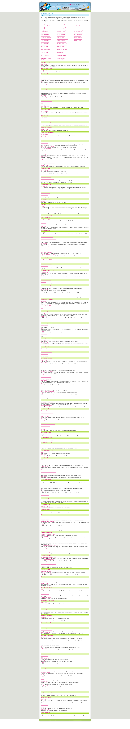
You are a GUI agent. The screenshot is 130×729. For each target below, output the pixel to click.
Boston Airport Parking (44, 31)
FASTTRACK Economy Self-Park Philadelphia (48, 539)
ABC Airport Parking (44, 459)
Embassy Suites (43, 418)
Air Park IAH (43, 287)
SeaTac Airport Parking (45, 668)
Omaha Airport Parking (60, 50)
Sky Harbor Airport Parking (45, 566)
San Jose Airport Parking (78, 34)
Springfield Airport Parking (78, 37)
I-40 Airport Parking (44, 602)
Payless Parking (43, 526)
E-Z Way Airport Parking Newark (46, 469)
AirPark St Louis (43, 699)
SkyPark (42, 650)
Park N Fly (42, 676)
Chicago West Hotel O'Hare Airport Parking (47, 146)
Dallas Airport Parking (45, 192)
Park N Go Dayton (44, 201)
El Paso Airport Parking (44, 52)
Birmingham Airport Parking (46, 100)
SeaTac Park (42, 683)
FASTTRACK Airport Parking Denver (47, 210)
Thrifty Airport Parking (44, 129)
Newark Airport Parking (60, 46)
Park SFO (42, 646)
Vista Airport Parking (44, 476)
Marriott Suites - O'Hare (44, 156)
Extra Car (42, 674)
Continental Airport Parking (45, 246)
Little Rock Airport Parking (61, 34)
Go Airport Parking (44, 420)
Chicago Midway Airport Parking (46, 37)
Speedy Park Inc (43, 331)
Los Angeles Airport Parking (46, 358)
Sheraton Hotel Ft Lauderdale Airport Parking (48, 254)
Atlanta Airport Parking (44, 27)
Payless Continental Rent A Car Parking (47, 259)
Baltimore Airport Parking (45, 28)
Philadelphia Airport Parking (61, 55)
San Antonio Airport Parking (46, 622)
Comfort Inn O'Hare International (46, 148)
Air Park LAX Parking (44, 362)
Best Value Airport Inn (44, 670)
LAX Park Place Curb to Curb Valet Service (47, 391)
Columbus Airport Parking (45, 43)
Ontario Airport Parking (60, 52)
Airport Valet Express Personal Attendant (47, 371)
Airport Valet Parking (44, 243)
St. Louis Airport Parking (46, 697)
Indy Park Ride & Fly (44, 316)
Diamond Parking (43, 617)
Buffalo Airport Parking (45, 115)
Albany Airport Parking (44, 24)
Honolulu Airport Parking (45, 59)
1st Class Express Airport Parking (46, 313)
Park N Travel (43, 489)
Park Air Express (43, 393)
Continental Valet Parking (45, 416)
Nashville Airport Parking (61, 40)
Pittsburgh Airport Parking (61, 58)
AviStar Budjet (43, 701)
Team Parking (43, 429)
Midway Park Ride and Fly (45, 136)
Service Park (43, 293)
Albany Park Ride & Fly (44, 64)
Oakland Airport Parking (61, 47)
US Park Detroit (43, 226)
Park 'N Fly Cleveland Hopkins (45, 181)
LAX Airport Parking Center (45, 383)
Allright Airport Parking (44, 170)
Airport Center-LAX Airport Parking (46, 365)
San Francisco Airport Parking (47, 635)
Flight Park (42, 434)
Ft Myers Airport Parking (45, 55)
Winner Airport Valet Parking (45, 552)
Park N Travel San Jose (44, 662)
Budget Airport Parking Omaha (45, 506)
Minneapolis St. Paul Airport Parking (48, 423)
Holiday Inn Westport (44, 707)
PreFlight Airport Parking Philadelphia (47, 548)
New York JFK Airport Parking (62, 43)
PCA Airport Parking (44, 648)
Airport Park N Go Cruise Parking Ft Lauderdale (48, 241)
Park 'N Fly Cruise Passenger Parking (46, 252)
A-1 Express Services (44, 714)
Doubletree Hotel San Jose (45, 658)
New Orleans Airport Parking (46, 437)
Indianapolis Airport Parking (61, 27)
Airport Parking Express (44, 134)
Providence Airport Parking (78, 24)
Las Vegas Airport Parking (61, 31)
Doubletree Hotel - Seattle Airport (46, 672)
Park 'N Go (42, 81)
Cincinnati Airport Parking (45, 40)
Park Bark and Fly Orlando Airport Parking (47, 521)
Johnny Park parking (44, 380)
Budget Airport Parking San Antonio (46, 624)
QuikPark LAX (43, 395)
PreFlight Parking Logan (44, 111)
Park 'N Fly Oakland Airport (45, 487)
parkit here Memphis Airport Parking (46, 405)
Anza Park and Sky (44, 637)
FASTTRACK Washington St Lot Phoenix (47, 559)
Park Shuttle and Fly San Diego (46, 632)
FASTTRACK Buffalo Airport (45, 117)
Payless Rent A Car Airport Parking (46, 709)
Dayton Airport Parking (44, 46)
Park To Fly (42, 524)
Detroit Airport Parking (44, 50)
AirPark (42, 481)
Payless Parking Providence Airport (46, 591)
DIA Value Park (43, 206)
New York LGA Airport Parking (47, 450)
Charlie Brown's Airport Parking (46, 571)
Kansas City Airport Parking (46, 338)
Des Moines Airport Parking (45, 49)
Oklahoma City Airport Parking (62, 49)
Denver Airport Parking (44, 47)
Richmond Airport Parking (78, 27)
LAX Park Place (43, 389)
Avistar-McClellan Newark (45, 466)
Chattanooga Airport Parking (46, 127)
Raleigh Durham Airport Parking (79, 25)
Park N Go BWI (43, 95)
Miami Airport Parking (60, 37)
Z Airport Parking (43, 275)
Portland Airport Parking (61, 59)
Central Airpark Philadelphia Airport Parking (48, 534)
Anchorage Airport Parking (45, 25)
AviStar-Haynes (43, 464)
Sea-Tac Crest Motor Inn (44, 681)
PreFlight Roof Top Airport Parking (46, 305)
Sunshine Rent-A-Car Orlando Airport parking (48, 529)
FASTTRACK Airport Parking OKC (46, 500)
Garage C (42, 589)
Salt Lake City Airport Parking (78, 28)
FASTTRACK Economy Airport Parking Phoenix (48, 557)
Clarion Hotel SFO (43, 639)
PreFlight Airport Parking (45, 84)
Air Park (42, 444)
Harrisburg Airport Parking (45, 56)
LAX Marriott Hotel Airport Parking (46, 385)
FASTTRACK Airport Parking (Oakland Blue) (48, 483)
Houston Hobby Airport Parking (62, 25)
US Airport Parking (70, 4)
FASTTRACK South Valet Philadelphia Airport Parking (49, 545)
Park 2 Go (42, 474)
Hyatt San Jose (43, 660)
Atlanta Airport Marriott (44, 75)
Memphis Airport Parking (46, 400)
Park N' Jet (42, 159)
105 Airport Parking (44, 360)
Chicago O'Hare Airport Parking (47, 140)
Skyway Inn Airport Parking (45, 685)
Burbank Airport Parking (45, 34)
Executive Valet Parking (44, 272)
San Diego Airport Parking (78, 31)
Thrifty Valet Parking (44, 172)
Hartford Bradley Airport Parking (46, 58)
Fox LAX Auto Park (44, 374)
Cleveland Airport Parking (46, 176)
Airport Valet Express (44, 369)
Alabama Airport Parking (45, 106)
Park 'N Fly (42, 291)
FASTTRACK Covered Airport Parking (47, 573)
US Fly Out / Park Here (44, 348)
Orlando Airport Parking (61, 53)
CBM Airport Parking (44, 410)
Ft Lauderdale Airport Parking (45, 53)
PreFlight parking (43, 301)
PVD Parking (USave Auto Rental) (46, 597)
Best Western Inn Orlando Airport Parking (47, 516)
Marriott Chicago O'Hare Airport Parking (47, 154)
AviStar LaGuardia (44, 454)
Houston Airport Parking (61, 24)
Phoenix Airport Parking (61, 56)
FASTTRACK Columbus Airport (46, 186)
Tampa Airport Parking (77, 40)
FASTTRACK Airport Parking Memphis (47, 402)
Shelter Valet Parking (44, 232)
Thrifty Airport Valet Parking (45, 319)
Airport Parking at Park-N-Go (45, 219)
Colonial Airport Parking (44, 536)
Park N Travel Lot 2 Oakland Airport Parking (48, 491)
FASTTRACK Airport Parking (45, 79)
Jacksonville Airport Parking (61, 28)
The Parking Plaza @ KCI (45, 340)
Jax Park (42, 328)
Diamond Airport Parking (45, 70)
